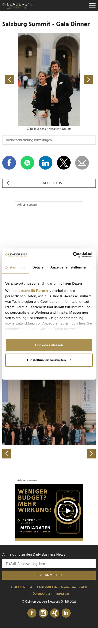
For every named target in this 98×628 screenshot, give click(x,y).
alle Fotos (52, 183)
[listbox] (49, 413)
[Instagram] (43, 613)
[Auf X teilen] (64, 163)
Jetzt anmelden (49, 575)
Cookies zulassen (49, 345)
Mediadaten (69, 587)
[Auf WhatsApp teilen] (27, 163)
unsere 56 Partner (33, 290)
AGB (84, 587)
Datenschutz (41, 593)
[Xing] (54, 613)
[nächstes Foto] (72, 79)
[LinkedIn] (66, 613)
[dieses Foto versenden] (82, 163)
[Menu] (92, 5)
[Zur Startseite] (18, 5)
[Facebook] (31, 613)
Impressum (61, 593)
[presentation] (6, 453)
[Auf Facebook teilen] (9, 163)
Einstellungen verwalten (46, 360)
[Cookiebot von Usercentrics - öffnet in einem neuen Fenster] (73, 255)
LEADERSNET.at (21, 587)
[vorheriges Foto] (25, 79)
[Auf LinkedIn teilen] (45, 163)
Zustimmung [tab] (15, 267)
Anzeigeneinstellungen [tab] (68, 267)
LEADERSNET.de (46, 587)
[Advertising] (49, 512)
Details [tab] (38, 267)
